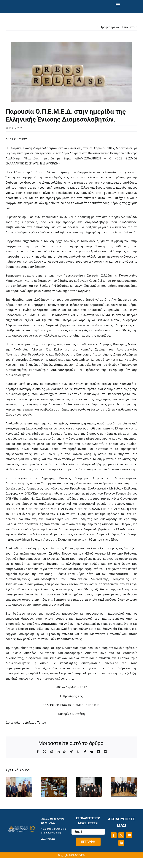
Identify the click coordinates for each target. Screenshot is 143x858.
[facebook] (114, 835)
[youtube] (129, 835)
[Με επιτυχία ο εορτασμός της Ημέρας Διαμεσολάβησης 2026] (124, 778)
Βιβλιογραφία (48, 839)
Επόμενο (128, 27)
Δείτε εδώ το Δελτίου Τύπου (26, 722)
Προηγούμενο (109, 27)
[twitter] (121, 835)
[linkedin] (121, 843)
